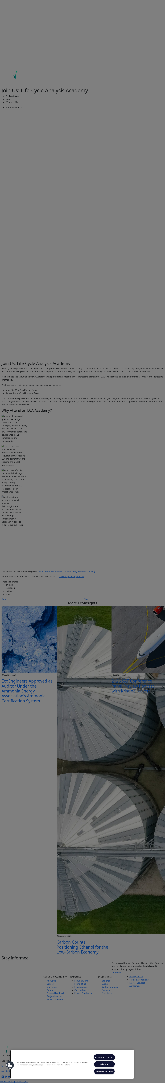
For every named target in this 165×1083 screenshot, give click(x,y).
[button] (10, 1065)
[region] (72, 1064)
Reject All (104, 1064)
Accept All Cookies (104, 1057)
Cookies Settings (104, 1071)
